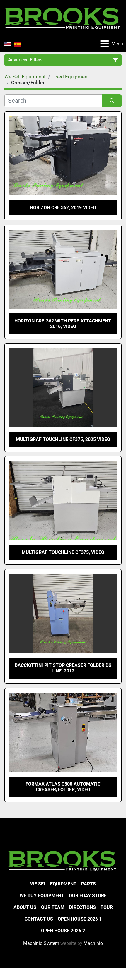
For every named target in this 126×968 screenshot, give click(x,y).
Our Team (52, 907)
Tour (107, 907)
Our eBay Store (88, 895)
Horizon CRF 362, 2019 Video (63, 207)
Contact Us (39, 919)
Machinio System (41, 943)
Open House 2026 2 (63, 930)
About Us (24, 907)
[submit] (112, 100)
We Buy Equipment (42, 895)
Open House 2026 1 (80, 919)
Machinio (93, 943)
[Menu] (104, 43)
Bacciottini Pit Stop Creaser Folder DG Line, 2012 (63, 668)
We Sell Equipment (53, 884)
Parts (88, 884)
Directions (82, 907)
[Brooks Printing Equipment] (63, 860)
